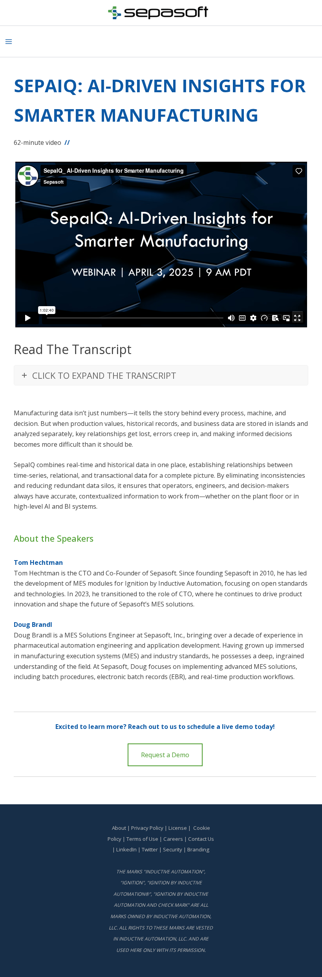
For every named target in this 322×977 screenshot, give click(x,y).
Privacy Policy (147, 827)
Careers (173, 838)
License (177, 827)
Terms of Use (142, 838)
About (119, 827)
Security (172, 849)
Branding (198, 849)
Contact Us (201, 838)
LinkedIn (126, 849)
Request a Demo (165, 755)
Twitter (150, 849)
